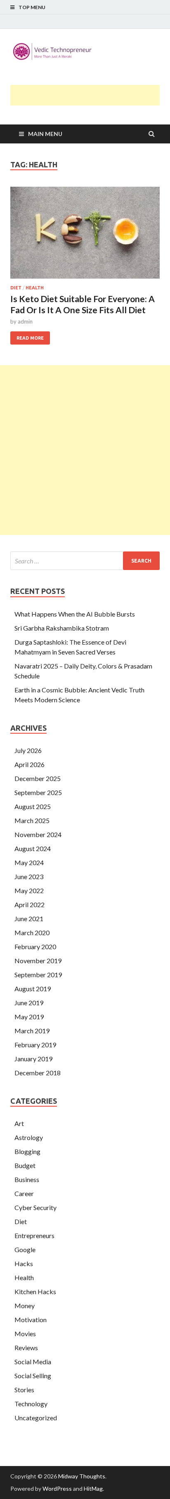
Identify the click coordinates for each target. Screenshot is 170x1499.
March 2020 (32, 932)
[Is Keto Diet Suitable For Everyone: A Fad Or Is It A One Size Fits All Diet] (85, 236)
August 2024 (32, 848)
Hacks (23, 1263)
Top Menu (32, 7)
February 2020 (35, 946)
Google (24, 1249)
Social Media (32, 1361)
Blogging (27, 1151)
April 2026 (29, 764)
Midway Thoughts (81, 1476)
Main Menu (45, 133)
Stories (24, 1389)
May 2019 (29, 1016)
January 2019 (33, 1059)
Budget (24, 1165)
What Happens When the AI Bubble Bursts (74, 614)
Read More (27, 335)
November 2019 (37, 960)
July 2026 (28, 750)
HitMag (93, 1488)
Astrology (28, 1137)
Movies (25, 1333)
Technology (30, 1404)
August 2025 (32, 806)
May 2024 (29, 862)
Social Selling (32, 1375)
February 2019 (35, 1045)
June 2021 (28, 918)
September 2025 (38, 792)
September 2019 (38, 974)
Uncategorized (35, 1418)
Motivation (30, 1319)
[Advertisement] (90, 95)
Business (26, 1179)
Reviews (26, 1347)
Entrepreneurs (34, 1235)
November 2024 (37, 834)
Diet (15, 287)
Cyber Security (35, 1207)
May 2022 (29, 890)
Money (24, 1305)
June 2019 (28, 1002)
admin (25, 321)
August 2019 (32, 988)
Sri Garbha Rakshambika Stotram (61, 628)
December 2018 (37, 1073)
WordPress (57, 1488)
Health (35, 287)
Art (19, 1123)
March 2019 (32, 1031)
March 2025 (32, 820)
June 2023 (28, 876)
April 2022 (29, 904)
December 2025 (37, 778)
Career (24, 1193)
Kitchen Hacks (35, 1291)
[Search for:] (85, 560)
